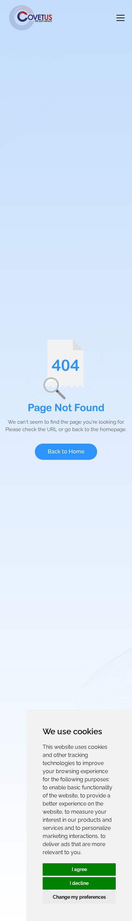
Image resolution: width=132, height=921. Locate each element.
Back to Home (66, 451)
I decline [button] (79, 883)
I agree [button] (79, 869)
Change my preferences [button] (79, 897)
